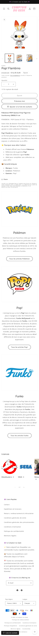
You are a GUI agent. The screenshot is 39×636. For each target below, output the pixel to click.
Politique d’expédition (10, 625)
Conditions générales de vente (15, 518)
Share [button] (6, 179)
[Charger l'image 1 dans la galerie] (9, 58)
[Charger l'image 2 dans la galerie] (19, 58)
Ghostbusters (7, 477)
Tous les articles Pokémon (19, 259)
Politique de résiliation (20, 632)
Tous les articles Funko (19, 435)
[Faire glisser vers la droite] (37, 59)
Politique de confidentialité (14, 531)
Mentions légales (10, 536)
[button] (4, 9)
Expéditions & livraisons (12, 509)
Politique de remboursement (20, 619)
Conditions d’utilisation (29, 623)
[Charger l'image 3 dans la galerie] (29, 58)
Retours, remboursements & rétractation (19, 513)
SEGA (20, 477)
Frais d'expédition (15, 75)
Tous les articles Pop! (19, 347)
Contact (7, 505)
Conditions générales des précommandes (19, 522)
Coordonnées (26, 629)
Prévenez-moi (19, 101)
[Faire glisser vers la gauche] (2, 59)
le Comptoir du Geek (22, 617)
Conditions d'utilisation (12, 527)
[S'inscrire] (30, 583)
